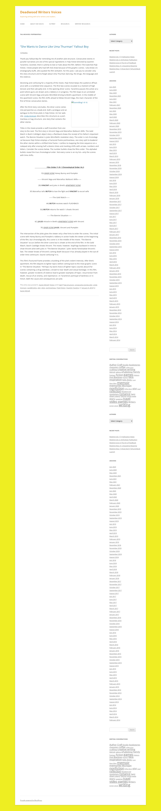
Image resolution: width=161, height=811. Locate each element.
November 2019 (115, 132)
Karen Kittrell (25, 291)
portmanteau (51, 288)
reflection (115, 391)
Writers (132, 401)
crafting (113, 369)
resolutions (114, 394)
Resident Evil (126, 391)
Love (134, 380)
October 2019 (114, 135)
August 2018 (114, 177)
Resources (65, 24)
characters (113, 367)
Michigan (127, 385)
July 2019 (112, 144)
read (138, 389)
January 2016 (114, 271)
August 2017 (114, 213)
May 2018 (113, 186)
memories (115, 385)
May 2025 (113, 93)
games (128, 375)
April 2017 (113, 225)
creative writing (126, 369)
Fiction (52, 285)
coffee (122, 367)
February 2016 (114, 268)
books (126, 364)
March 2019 (113, 156)
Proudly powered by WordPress (31, 800)
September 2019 (115, 138)
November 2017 (115, 204)
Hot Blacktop (115, 377)
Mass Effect (113, 383)
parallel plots (32, 288)
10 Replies (24, 53)
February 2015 (114, 304)
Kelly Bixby (127, 380)
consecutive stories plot (83, 285)
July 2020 (112, 111)
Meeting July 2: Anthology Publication (123, 60)
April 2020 (113, 117)
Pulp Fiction (61, 288)
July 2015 (112, 289)
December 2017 (115, 201)
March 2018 (113, 192)
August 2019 (114, 141)
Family (136, 371)
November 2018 (115, 168)
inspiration (115, 379)
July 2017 (112, 216)
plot (39, 288)
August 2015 (114, 286)
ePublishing (127, 372)
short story (114, 396)
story (112, 398)
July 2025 (112, 87)
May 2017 (113, 222)
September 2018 (115, 174)
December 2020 (115, 108)
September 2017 (115, 210)
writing (124, 404)
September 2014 (115, 319)
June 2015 (113, 292)
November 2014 (115, 313)
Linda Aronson (30, 116)
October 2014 (114, 316)
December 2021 (115, 96)
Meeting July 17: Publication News (121, 57)
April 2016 (113, 262)
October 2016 (114, 244)
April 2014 (113, 334)
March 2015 (113, 301)
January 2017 (114, 234)
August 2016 (114, 250)
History (136, 375)
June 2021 (113, 99)
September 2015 (115, 283)
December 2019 (115, 129)
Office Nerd (128, 389)
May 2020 (113, 114)
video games (118, 401)
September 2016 (115, 247)
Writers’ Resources (82, 24)
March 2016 (113, 265)
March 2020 (113, 120)
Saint (133, 394)
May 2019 (113, 150)
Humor (125, 377)
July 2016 (112, 253)
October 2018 (114, 171)
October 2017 (114, 207)
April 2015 (113, 298)
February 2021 (114, 105)
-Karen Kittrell (44, 285)
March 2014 (113, 337)
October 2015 (114, 280)
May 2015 (113, 295)
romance (124, 394)
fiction (119, 375)
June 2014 (113, 328)
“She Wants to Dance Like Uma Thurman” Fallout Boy (54, 46)
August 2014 (114, 322)
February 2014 (114, 340)
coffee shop (129, 367)
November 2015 (115, 277)
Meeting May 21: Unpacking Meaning (123, 66)
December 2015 (115, 274)
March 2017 (113, 228)
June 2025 (113, 90)
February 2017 (114, 231)
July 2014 (112, 325)
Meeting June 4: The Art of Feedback (122, 63)
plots (43, 288)
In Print (52, 24)
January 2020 (114, 126)
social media (131, 396)
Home (22, 24)
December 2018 (115, 165)
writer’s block (113, 406)
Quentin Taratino (72, 288)
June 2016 (113, 256)
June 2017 (113, 219)
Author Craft (115, 364)
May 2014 (113, 331)
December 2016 (115, 238)
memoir (123, 382)
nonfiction (116, 388)
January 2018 (114, 198)
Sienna (123, 396)
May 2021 (113, 102)
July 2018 (112, 180)
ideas (131, 377)
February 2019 (114, 159)
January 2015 (114, 307)
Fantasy (112, 375)
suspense (119, 399)
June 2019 (113, 147)
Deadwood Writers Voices (40, 12)
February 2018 (114, 195)
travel (126, 399)
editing (118, 372)
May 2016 (113, 259)
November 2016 (115, 241)
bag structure (69, 285)
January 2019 (114, 162)
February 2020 (114, 123)
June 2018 (113, 183)
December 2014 (115, 310)
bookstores (134, 364)
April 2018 (113, 189)
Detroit (112, 372)
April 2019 (113, 153)
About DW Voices (37, 24)
